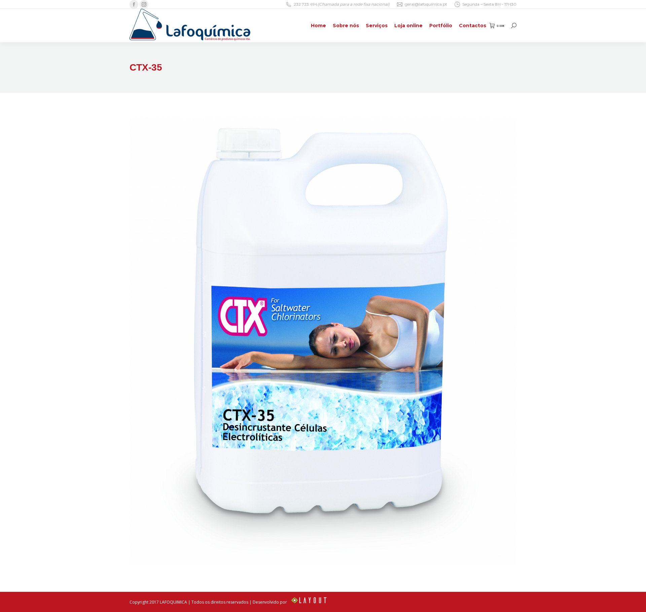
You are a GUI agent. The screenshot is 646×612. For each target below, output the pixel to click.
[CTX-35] (323, 340)
